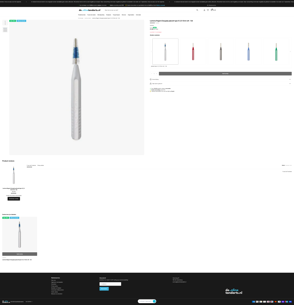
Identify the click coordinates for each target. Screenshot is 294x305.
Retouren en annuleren (56, 293)
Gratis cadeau (54, 291)
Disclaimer (53, 284)
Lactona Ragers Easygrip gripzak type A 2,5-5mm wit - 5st (14, 189)
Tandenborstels (81, 14)
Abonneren (104, 288)
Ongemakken (131, 14)
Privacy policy (54, 286)
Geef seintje (225, 73)
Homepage (80, 18)
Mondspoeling (101, 14)
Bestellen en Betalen (56, 288)
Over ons (53, 280)
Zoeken (197, 10)
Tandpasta (108, 14)
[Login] (204, 10)
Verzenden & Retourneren (57, 289)
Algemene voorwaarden (57, 282)
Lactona (152, 25)
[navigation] (5, 23)
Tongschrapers (116, 14)
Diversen (124, 14)
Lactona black (88, 18)
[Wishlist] (208, 10)
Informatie (138, 14)
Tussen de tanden (91, 14)
